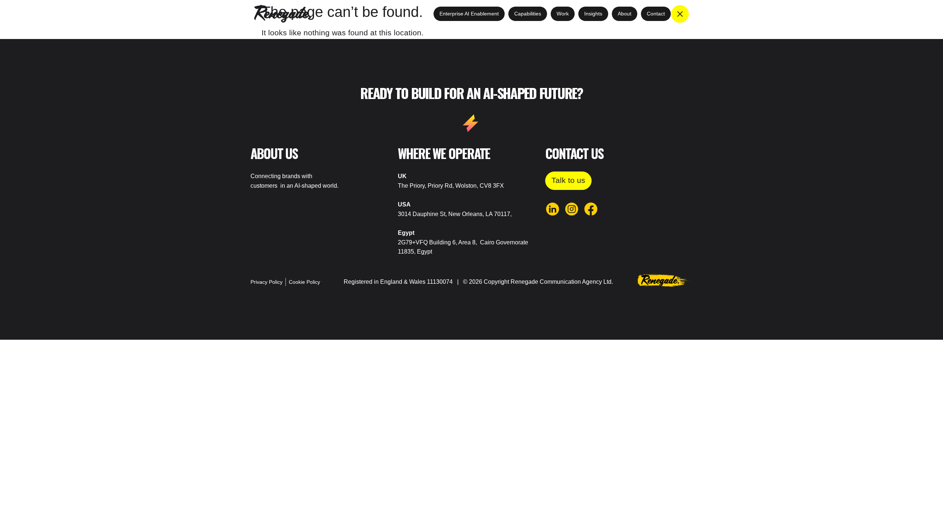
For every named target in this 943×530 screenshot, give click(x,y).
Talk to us (568, 180)
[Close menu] (680, 14)
